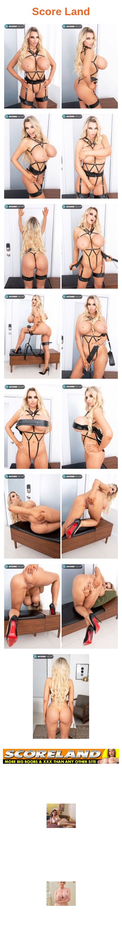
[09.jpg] (32, 428)
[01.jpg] (32, 68)
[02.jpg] (90, 68)
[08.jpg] (90, 338)
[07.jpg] (32, 338)
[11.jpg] (32, 518)
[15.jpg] (61, 698)
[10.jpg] (90, 428)
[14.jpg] (90, 608)
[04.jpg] (90, 158)
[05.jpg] (32, 248)
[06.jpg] (90, 248)
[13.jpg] (32, 608)
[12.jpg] (90, 518)
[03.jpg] (32, 158)
